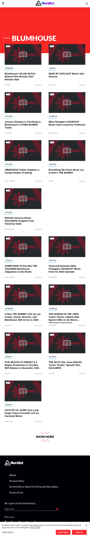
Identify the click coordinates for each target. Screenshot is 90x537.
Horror (9, 68)
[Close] (86, 525)
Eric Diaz (7, 85)
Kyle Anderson (53, 133)
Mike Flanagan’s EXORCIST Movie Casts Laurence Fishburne (67, 123)
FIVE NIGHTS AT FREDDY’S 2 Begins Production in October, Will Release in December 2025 (22, 365)
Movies (8, 116)
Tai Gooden (52, 85)
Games (52, 68)
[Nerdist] (45, 4)
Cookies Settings (7, 532)
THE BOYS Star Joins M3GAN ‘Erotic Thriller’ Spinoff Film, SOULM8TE (65, 365)
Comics (9, 260)
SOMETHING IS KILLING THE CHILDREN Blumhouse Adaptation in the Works (21, 269)
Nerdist (51, 181)
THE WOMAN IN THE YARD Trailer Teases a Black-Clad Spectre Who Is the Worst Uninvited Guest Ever (64, 318)
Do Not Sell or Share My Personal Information (33, 486)
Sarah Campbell (10, 181)
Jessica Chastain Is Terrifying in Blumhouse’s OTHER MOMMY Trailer (23, 124)
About (12, 475)
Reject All (79, 532)
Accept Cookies (63, 532)
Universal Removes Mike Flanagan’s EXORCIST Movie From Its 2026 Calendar (65, 269)
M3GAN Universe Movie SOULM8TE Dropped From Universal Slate (19, 221)
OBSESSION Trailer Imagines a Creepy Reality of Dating (22, 171)
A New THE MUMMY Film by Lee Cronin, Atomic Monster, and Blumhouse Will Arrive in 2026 (23, 317)
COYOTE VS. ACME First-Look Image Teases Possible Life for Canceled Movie (22, 413)
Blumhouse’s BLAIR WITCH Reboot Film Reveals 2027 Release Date (20, 76)
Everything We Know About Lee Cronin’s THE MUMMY (66, 171)
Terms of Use (16, 492)
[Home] (14, 465)
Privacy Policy (16, 480)
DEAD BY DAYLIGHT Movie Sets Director (66, 75)
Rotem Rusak (53, 277)
